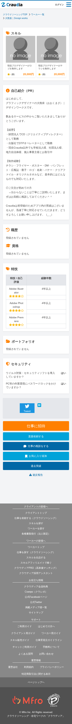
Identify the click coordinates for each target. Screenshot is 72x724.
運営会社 (13, 667)
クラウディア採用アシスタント (36, 573)
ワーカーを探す (36, 528)
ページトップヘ (36, 682)
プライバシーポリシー (52, 667)
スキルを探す (36, 523)
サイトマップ (36, 612)
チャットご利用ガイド (25, 647)
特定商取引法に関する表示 (36, 673)
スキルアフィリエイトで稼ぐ (36, 562)
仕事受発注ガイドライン (49, 640)
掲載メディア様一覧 (36, 607)
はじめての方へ (46, 626)
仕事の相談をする (38, 446)
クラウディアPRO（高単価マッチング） (36, 568)
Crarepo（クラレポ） (36, 591)
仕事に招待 (36, 426)
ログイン (59, 4)
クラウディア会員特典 (36, 586)
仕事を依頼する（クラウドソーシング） (36, 518)
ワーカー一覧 (37, 14)
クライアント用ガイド (23, 633)
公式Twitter (36, 602)
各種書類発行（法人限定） (36, 533)
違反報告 (37, 474)
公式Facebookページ (36, 597)
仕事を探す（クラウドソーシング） (36, 552)
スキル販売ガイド (19, 640)
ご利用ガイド (24, 626)
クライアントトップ (36, 512)
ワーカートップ (36, 547)
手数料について (51, 647)
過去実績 (36, 465)
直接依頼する (36, 436)
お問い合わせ (46, 653)
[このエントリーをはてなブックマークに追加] (44, 405)
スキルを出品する (36, 557)
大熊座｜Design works (16, 18)
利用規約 (29, 667)
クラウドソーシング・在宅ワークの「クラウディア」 (36, 716)
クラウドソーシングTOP (15, 14)
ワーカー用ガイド (51, 633)
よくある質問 (25, 653)
